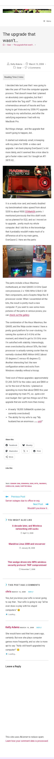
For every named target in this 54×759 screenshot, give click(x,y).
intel (36, 483)
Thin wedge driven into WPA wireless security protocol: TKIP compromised (27, 563)
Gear (19, 68)
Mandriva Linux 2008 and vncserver (27, 544)
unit (39, 421)
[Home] (4, 45)
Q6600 (17, 486)
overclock (10, 486)
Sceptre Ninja (26, 486)
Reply (31, 592)
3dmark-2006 (15, 483)
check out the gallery (19, 315)
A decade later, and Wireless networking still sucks (27, 527)
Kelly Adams (16, 64)
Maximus (42, 483)
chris (8, 591)
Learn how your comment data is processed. (27, 741)
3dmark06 (25, 483)
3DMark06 (30, 211)
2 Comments (34, 68)
